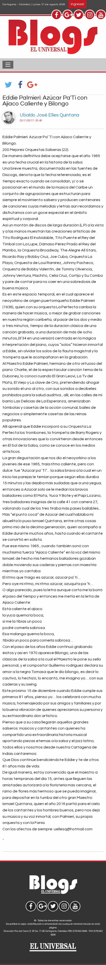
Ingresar (77, 4)
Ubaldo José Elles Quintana (49, 115)
